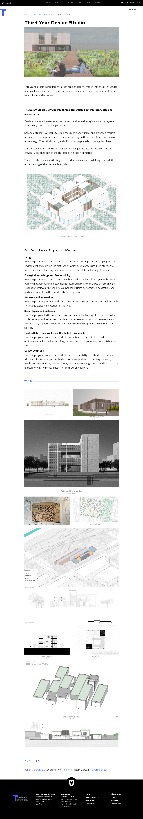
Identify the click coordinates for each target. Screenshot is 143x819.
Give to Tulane (91, 800)
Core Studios (48, 15)
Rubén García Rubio (34, 769)
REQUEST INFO (68, 3)
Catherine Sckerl (98, 769)
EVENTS (97, 3)
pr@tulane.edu (66, 806)
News (88, 794)
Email (113, 797)
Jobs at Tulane (116, 794)
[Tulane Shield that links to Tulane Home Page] (71, 783)
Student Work (36, 15)
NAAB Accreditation (93, 797)
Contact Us (90, 803)
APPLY (48, 3)
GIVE (56, 3)
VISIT (79, 3)
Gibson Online (116, 803)
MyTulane (114, 800)
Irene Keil (67, 769)
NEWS (88, 3)
